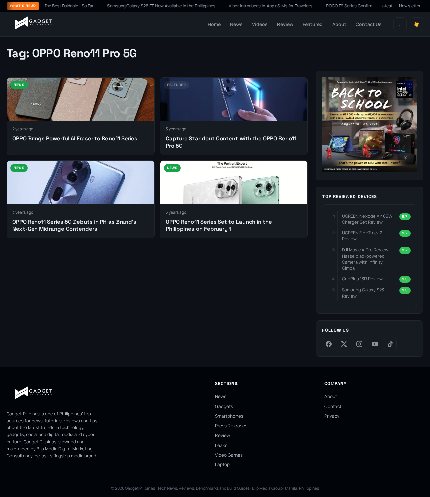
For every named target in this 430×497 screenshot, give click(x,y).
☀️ (416, 24)
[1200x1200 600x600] (369, 170)
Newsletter (410, 6)
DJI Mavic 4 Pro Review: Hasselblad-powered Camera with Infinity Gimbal (366, 258)
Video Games (229, 455)
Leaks (221, 445)
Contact (332, 406)
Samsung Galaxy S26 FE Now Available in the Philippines (163, 6)
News (236, 24)
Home (214, 24)
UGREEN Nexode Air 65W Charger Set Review (367, 219)
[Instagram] (359, 344)
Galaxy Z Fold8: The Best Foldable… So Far (55, 6)
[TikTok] (390, 344)
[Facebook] (328, 344)
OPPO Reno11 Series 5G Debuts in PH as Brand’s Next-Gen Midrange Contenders (74, 225)
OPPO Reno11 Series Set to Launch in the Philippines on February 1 (219, 225)
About (339, 24)
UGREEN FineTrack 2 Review (362, 236)
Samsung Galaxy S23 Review (363, 292)
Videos (260, 24)
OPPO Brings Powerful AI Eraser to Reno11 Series (74, 138)
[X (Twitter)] (344, 344)
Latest (386, 6)
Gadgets (224, 406)
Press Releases (231, 426)
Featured (313, 24)
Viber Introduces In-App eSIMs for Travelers (272, 6)
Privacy (331, 416)
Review (285, 24)
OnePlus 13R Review (362, 279)
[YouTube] (375, 344)
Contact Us (369, 24)
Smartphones (229, 416)
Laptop (222, 464)
